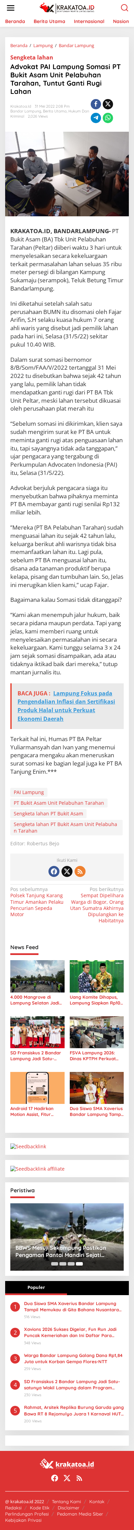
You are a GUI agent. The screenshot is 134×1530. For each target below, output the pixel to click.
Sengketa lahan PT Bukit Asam (48, 813)
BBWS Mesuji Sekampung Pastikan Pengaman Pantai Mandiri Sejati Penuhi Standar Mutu (60, 1251)
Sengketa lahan (31, 57)
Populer (36, 1287)
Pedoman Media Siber (80, 1514)
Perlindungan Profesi (27, 1514)
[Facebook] (53, 871)
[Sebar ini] (96, 104)
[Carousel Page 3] (71, 1264)
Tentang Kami (66, 1501)
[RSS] (80, 871)
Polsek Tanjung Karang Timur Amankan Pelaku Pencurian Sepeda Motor (37, 902)
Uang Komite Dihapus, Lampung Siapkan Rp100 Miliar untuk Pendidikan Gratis (96, 1000)
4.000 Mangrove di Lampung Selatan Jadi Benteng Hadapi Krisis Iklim (34, 1000)
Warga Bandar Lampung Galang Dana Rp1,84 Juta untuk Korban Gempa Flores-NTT (73, 1358)
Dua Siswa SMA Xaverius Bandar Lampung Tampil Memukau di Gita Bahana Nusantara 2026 (96, 1111)
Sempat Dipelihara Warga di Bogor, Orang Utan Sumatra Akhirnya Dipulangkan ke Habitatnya (97, 905)
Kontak (96, 1501)
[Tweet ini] (108, 104)
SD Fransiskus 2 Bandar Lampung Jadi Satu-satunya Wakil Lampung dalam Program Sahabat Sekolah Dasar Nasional (37, 1056)
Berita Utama (55, 111)
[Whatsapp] (108, 118)
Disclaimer (68, 1507)
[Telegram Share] (96, 118)
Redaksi (13, 1507)
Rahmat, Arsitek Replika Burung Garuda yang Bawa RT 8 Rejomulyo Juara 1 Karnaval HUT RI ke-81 (74, 1410)
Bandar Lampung (25, 111)
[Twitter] (67, 871)
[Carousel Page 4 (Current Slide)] (79, 1264)
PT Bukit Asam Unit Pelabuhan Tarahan (59, 803)
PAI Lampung (29, 792)
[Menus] (10, 8)
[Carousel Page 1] (54, 1264)
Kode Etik (39, 1507)
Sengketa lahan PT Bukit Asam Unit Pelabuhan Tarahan (65, 827)
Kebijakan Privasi (23, 1520)
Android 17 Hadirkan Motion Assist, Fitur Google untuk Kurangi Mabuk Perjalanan (34, 1111)
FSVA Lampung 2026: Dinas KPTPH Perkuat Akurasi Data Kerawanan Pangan (97, 1056)
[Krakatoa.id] (69, 7)
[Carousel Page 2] (62, 1264)
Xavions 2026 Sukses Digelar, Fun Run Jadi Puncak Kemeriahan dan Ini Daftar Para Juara (70, 1332)
